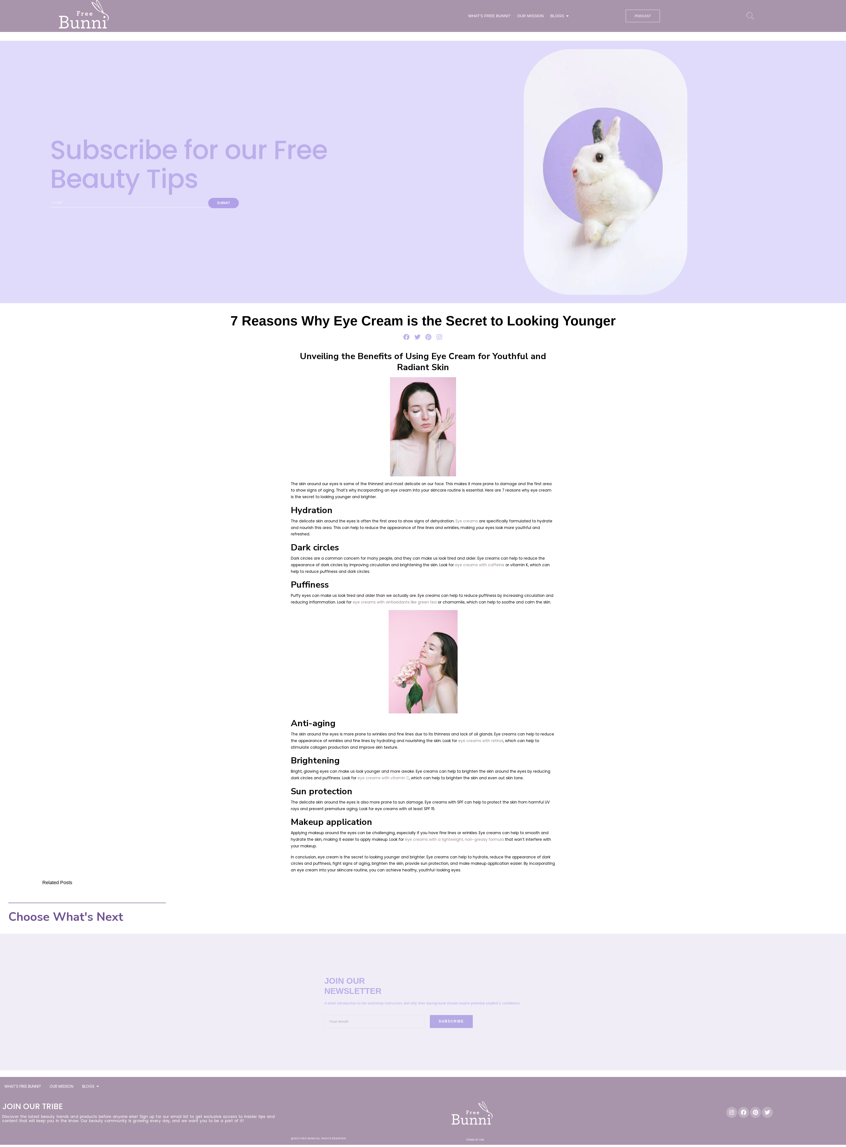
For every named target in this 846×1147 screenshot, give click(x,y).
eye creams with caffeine (479, 565)
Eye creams (467, 521)
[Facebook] (743, 1112)
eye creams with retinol (480, 740)
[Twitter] (767, 1112)
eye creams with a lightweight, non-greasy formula (454, 839)
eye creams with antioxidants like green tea (395, 602)
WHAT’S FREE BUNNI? (489, 16)
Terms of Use (475, 1139)
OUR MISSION (530, 16)
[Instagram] (731, 1112)
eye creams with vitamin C (383, 778)
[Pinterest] (755, 1112)
